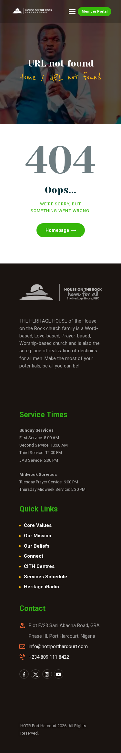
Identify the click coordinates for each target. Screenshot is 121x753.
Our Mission (37, 536)
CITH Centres (39, 566)
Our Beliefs (36, 546)
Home (28, 77)
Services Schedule (45, 577)
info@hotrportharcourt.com (58, 646)
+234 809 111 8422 (49, 657)
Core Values (38, 525)
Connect (33, 556)
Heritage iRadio (41, 587)
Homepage (57, 230)
